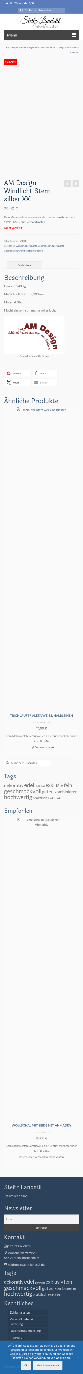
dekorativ (14, 785)
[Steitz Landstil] (41, 22)
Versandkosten (36, 222)
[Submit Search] (21, 10)
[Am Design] (13, 173)
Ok (26, 1365)
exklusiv (54, 785)
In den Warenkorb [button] (42, 1163)
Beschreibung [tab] (24, 265)
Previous (7, 582)
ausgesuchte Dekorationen (38, 245)
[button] (17, 373)
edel (29, 785)
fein (68, 785)
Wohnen (20, 245)
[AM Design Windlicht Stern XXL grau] (67, 183)
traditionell (54, 798)
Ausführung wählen (41, 753)
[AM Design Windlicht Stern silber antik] (76, 183)
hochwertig (18, 797)
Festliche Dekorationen (31, 250)
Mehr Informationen (48, 1365)
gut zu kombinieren (60, 791)
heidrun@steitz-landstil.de (26, 1264)
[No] (78, 1357)
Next (75, 582)
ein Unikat (40, 786)
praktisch (40, 798)
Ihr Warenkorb (22, 3)
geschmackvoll (23, 791)
